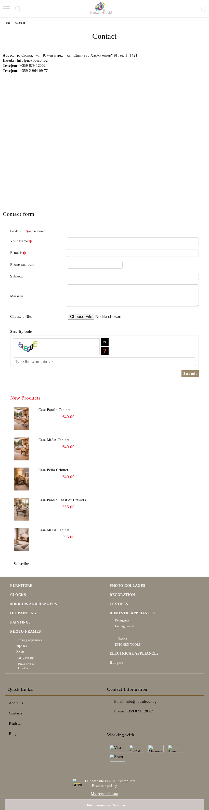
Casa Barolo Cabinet (54, 410)
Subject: (16, 276)
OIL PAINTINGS (24, 613)
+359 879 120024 (139, 711)
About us (16, 703)
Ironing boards (125, 626)
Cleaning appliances (29, 640)
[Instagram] (125, 722)
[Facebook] (114, 722)
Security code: (21, 332)
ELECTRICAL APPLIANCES (134, 653)
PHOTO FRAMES (25, 631)
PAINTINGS (20, 622)
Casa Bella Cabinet (53, 470)
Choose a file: (21, 316)
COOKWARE (25, 658)
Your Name (19, 241)
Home (7, 22)
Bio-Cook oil (26, 664)
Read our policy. (105, 786)
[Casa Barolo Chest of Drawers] (21, 509)
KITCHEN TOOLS (128, 644)
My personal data (104, 794)
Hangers (116, 663)
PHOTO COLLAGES (127, 586)
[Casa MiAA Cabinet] (21, 448)
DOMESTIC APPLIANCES (132, 613)
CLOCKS (18, 595)
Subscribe (21, 564)
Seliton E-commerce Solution (104, 805)
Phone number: (22, 265)
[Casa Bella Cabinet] (21, 479)
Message (16, 296)
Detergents (122, 620)
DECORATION (122, 595)
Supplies (21, 646)
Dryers (20, 651)
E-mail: (16, 253)
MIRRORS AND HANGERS (33, 604)
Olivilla (23, 668)
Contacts (15, 713)
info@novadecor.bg (141, 701)
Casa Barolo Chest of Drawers (62, 500)
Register (15, 723)
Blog (12, 734)
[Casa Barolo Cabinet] (21, 418)
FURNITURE (21, 586)
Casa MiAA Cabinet (54, 440)
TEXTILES (119, 604)
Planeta (122, 639)
